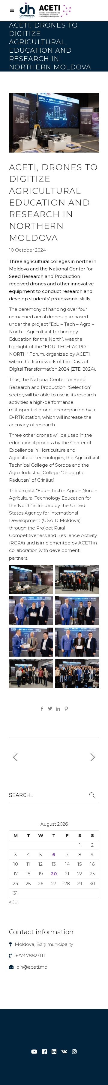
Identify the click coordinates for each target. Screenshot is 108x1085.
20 (54, 873)
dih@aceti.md (31, 967)
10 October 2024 (27, 250)
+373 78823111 (30, 955)
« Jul (13, 902)
